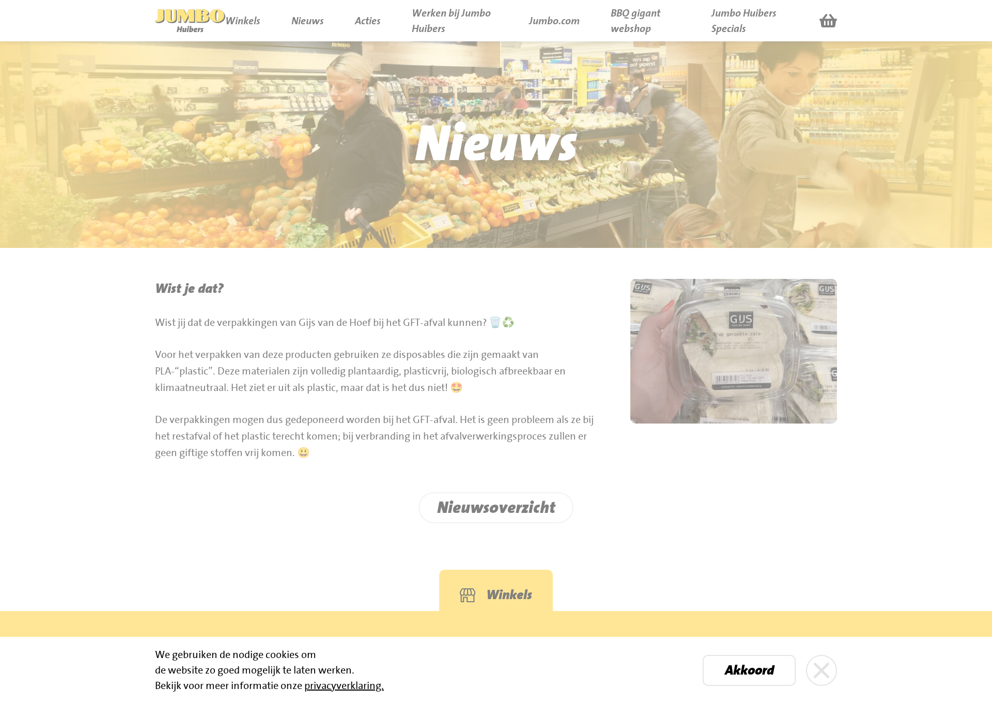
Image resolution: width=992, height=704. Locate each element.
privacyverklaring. (344, 686)
